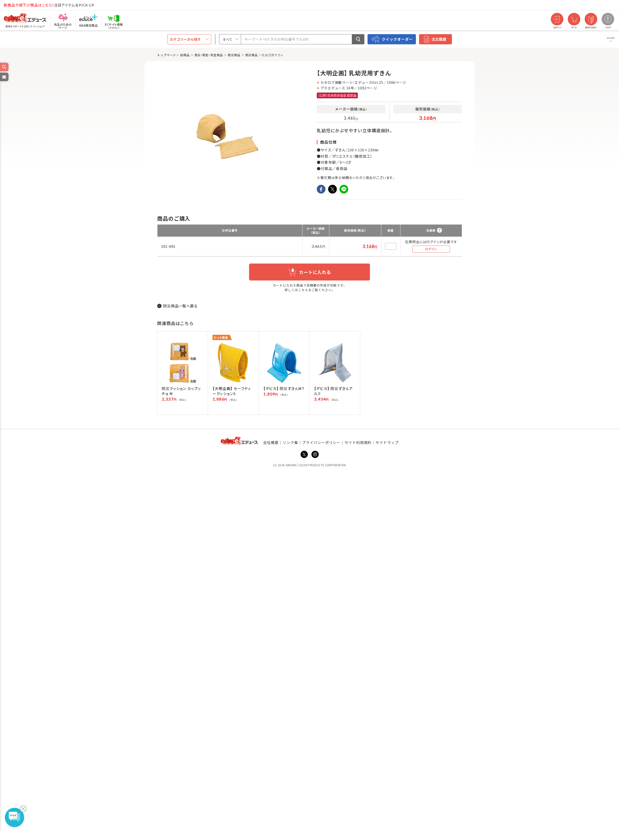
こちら (303, 290)
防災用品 (234, 55)
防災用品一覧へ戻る (180, 305)
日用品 (185, 55)
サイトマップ (387, 442)
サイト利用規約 (358, 442)
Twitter (304, 454)
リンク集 (290, 442)
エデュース (16, 5)
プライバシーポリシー (321, 442)
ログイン (431, 249)
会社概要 (271, 442)
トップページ (166, 55)
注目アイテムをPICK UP (49, 5)
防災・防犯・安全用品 (209, 55)
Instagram (315, 454)
